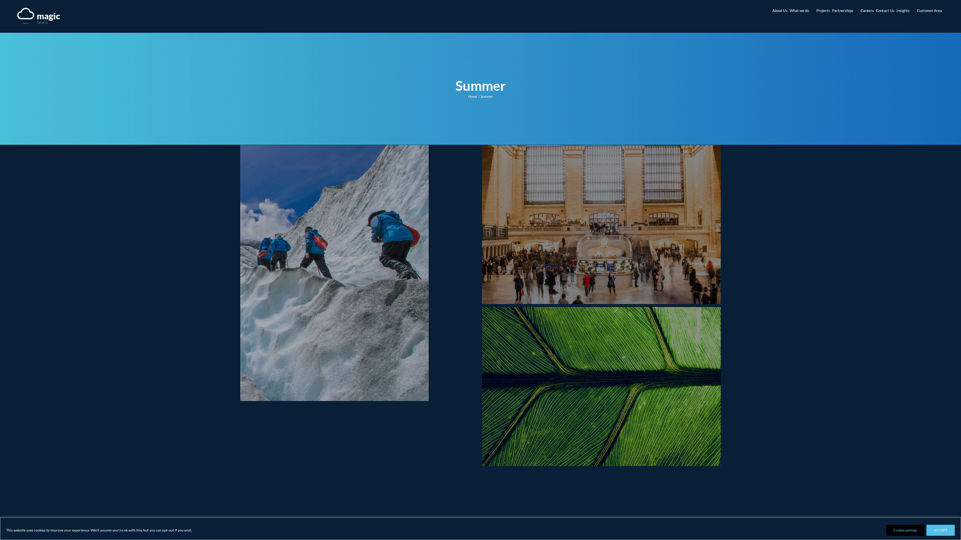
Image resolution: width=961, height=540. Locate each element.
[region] (480, 528)
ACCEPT (940, 530)
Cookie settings (905, 530)
